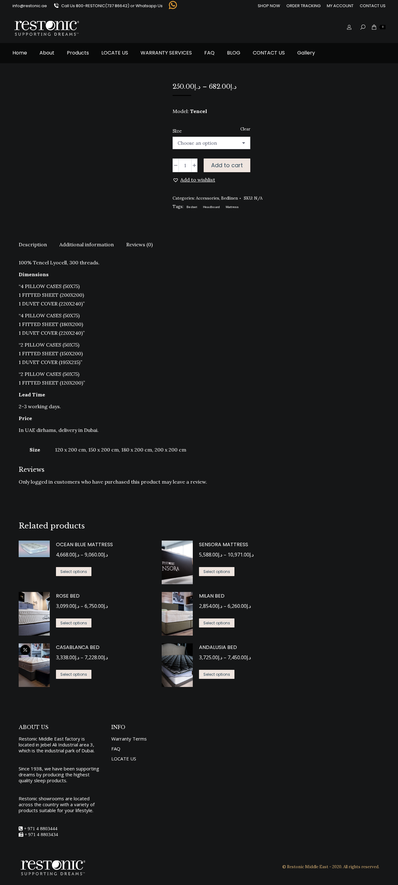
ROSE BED (68, 595)
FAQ (115, 749)
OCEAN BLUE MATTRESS (84, 544)
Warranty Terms (129, 739)
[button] (194, 179)
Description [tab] (33, 244)
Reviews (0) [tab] (139, 244)
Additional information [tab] (86, 244)
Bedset (192, 207)
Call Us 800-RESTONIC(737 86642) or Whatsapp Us (112, 6)
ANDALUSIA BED (218, 647)
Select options (73, 571)
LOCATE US (123, 759)
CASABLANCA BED (78, 647)
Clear (245, 129)
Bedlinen (229, 198)
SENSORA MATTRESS (223, 544)
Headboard (211, 207)
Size (177, 131)
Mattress (232, 207)
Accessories (207, 198)
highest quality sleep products (54, 777)
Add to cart (227, 165)
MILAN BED (211, 595)
